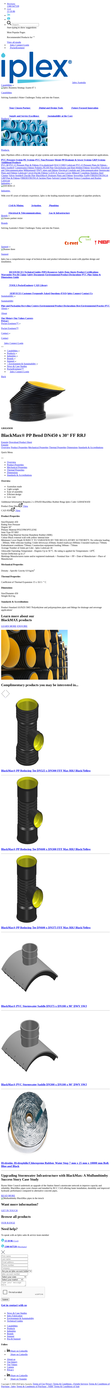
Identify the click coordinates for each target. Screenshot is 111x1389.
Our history (12, 1362)
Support (4, 246)
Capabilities (6, 85)
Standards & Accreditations (90, 447)
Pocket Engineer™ (10, 323)
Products (5, 118)
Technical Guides (15, 1321)
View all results (14, 42)
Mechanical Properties (38, 447)
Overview (5, 447)
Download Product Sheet (20, 442)
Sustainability (7, 296)
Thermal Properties (57, 447)
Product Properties (19, 447)
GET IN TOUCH (9, 1210)
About (4, 308)
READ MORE (8, 1195)
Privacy (10, 1370)
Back (3, 376)
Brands (4, 215)
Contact (5, 333)
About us (11, 1359)
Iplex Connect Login (19, 45)
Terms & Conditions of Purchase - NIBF (35, 1386)
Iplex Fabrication (14, 1316)
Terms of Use (39, 1384)
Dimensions (72, 447)
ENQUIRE (22, 626)
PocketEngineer (17, 47)
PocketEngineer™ (15, 369)
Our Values (12, 1364)
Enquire (4, 442)
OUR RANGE (8, 1223)
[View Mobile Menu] (2, 346)
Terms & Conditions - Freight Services (70, 1384)
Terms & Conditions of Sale (66, 1386)
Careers (10, 1367)
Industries (6, 183)
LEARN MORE (8, 626)
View (25, 506)
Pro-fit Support (14, 1339)
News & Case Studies (17, 1313)
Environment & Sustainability (20, 1318)
